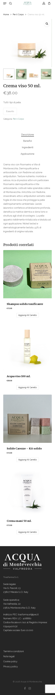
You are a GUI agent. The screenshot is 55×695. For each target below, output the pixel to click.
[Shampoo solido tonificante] (27, 274)
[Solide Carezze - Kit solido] (27, 419)
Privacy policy (10, 666)
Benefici (27, 140)
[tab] (27, 134)
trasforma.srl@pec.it (28, 614)
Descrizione (27, 134)
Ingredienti (27, 147)
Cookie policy (10, 661)
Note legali (9, 656)
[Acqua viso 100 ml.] (27, 346)
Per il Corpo (18, 14)
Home (6, 14)
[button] (4, 3)
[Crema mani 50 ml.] (27, 491)
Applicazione (27, 153)
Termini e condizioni (13, 651)
